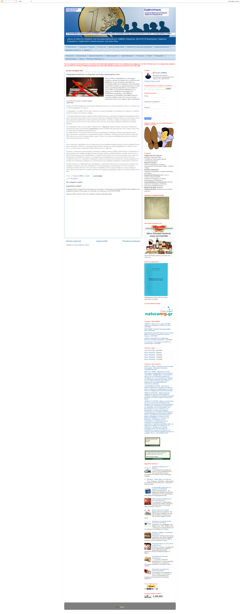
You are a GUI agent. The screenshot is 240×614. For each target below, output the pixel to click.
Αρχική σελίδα (101, 241)
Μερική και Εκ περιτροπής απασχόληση (139, 47)
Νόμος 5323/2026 (149, 359)
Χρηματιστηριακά (71, 59)
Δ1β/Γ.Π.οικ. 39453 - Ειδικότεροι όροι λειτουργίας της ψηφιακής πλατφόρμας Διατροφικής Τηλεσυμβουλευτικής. (158, 368)
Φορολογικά (70, 56)
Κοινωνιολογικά (81, 56)
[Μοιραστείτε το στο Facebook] (99, 176)
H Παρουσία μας (71, 47)
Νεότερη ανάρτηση (73, 241)
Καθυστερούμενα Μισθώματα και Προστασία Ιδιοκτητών (161, 499)
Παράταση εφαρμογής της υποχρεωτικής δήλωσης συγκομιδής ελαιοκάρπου (156, 338)
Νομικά (149, 56)
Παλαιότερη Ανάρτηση (131, 241)
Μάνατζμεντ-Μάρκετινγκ (94, 59)
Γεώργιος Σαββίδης (161, 72)
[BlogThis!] (96, 176)
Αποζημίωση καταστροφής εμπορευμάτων (160, 557)
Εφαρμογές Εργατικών (162, 47)
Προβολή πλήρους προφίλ (152, 81)
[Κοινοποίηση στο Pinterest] (101, 176)
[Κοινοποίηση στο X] (98, 176)
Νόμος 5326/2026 (149, 352)
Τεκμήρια (86, 50)
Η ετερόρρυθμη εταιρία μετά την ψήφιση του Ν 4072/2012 (161, 488)
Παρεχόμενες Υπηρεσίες (87, 47)
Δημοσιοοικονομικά (127, 56)
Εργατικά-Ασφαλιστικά (96, 56)
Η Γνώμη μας (140, 56)
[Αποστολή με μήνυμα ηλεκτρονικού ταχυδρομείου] (94, 176)
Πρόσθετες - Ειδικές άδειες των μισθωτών (159, 479)
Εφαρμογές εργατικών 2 (73, 50)
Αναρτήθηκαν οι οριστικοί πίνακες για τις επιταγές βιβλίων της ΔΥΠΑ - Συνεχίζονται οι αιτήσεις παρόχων (158, 334)
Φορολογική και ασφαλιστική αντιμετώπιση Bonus (160, 569)
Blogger (122, 607)
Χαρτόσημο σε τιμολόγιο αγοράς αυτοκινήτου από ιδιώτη (161, 522)
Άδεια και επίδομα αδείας (116, 47)
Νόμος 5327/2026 (149, 350)
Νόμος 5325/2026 (149, 355)
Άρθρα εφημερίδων (112, 56)
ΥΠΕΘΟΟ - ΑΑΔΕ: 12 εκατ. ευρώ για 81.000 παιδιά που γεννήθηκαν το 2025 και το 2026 (157, 324)
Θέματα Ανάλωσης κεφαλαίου (160, 510)
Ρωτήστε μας (102, 47)
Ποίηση (81, 59)
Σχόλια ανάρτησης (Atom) (81, 245)
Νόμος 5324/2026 (149, 357)
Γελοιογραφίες (159, 56)
